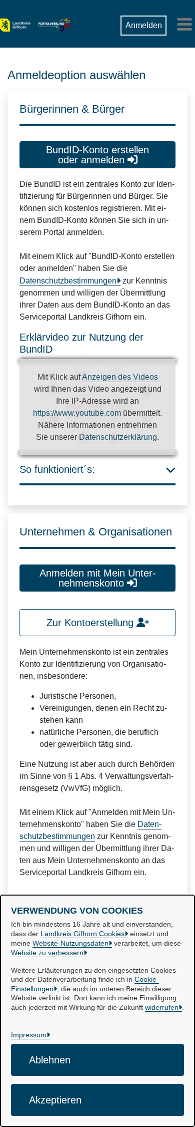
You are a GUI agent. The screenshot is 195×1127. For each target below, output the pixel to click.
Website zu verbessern (47, 953)
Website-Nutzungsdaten (70, 943)
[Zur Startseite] (15, 24)
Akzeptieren (55, 1099)
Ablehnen (49, 1059)
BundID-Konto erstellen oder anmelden (97, 154)
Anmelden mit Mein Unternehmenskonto (98, 578)
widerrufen (161, 1007)
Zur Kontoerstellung (91, 622)
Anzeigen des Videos (120, 377)
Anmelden (144, 25)
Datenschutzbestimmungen (68, 280)
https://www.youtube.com (77, 413)
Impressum (28, 1035)
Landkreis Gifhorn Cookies (82, 934)
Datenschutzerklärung (118, 437)
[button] (91, 21)
